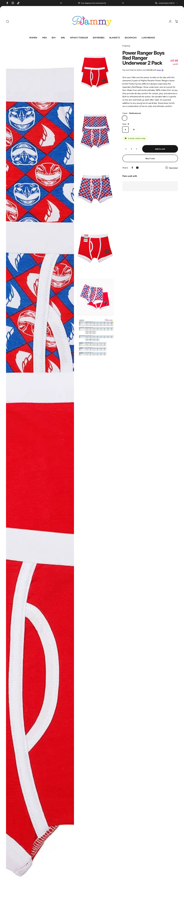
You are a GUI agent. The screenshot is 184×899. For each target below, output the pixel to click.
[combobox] (166, 3)
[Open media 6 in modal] (95, 297)
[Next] (123, 3)
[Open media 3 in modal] (95, 131)
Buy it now (150, 158)
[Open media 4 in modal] (95, 189)
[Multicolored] (124, 118)
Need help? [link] (173, 168)
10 (134, 129)
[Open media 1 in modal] (40, 470)
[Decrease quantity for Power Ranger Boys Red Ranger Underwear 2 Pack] (125, 148)
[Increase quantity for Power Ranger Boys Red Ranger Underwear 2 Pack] (137, 148)
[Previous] (61, 3)
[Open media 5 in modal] (95, 248)
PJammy (126, 45)
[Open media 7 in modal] (95, 342)
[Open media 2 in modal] (95, 72)
